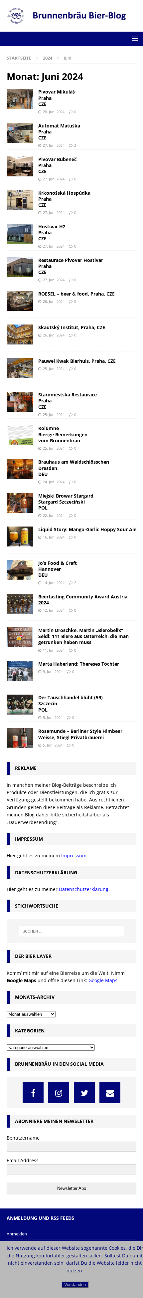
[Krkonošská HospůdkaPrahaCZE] (20, 200)
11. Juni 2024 (54, 650)
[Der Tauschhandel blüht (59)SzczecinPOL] (20, 705)
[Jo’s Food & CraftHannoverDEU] (20, 570)
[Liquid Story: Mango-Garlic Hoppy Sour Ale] (20, 536)
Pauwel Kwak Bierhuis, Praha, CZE (77, 361)
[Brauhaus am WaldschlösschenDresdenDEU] (20, 469)
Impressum (73, 855)
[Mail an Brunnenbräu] (109, 1092)
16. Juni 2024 (54, 537)
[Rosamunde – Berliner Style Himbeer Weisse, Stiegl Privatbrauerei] (20, 738)
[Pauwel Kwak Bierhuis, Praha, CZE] (20, 368)
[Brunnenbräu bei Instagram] (58, 1092)
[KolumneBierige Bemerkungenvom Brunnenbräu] (20, 435)
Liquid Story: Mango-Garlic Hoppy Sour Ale (87, 529)
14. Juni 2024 (54, 582)
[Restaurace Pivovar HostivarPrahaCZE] (20, 267)
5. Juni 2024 (53, 717)
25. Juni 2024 (54, 368)
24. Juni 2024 (54, 481)
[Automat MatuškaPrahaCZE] (20, 133)
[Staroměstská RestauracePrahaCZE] (20, 402)
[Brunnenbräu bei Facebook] (33, 1092)
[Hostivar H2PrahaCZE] (20, 234)
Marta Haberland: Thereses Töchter (78, 664)
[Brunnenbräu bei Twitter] (84, 1092)
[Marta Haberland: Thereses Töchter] (20, 671)
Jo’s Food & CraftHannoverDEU (57, 569)
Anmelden (17, 1234)
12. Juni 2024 (54, 610)
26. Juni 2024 (54, 301)
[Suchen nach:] (71, 931)
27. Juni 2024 (54, 145)
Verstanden (75, 1284)
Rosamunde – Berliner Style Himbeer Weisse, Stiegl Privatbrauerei (80, 734)
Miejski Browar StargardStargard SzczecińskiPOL (65, 502)
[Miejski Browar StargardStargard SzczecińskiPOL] (20, 503)
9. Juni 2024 (53, 671)
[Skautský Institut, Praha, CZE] (20, 334)
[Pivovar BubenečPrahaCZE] (20, 166)
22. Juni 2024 (54, 515)
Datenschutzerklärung (83, 889)
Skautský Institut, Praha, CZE (71, 327)
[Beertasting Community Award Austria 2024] (20, 604)
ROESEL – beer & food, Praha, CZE (76, 294)
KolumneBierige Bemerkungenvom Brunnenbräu (62, 434)
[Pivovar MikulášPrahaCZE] (20, 99)
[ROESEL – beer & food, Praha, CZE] (20, 301)
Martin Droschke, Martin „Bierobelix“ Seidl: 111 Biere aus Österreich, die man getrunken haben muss (83, 636)
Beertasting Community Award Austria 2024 (82, 599)
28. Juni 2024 (54, 111)
